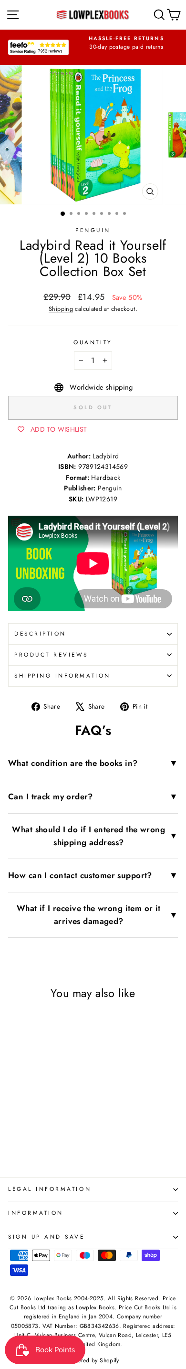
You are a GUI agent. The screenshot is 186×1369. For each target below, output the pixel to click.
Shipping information (62, 675)
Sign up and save (46, 1236)
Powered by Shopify (93, 1360)
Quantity (92, 342)
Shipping (61, 309)
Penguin (93, 230)
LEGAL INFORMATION (49, 1189)
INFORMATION (35, 1213)
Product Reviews (51, 654)
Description (40, 633)
